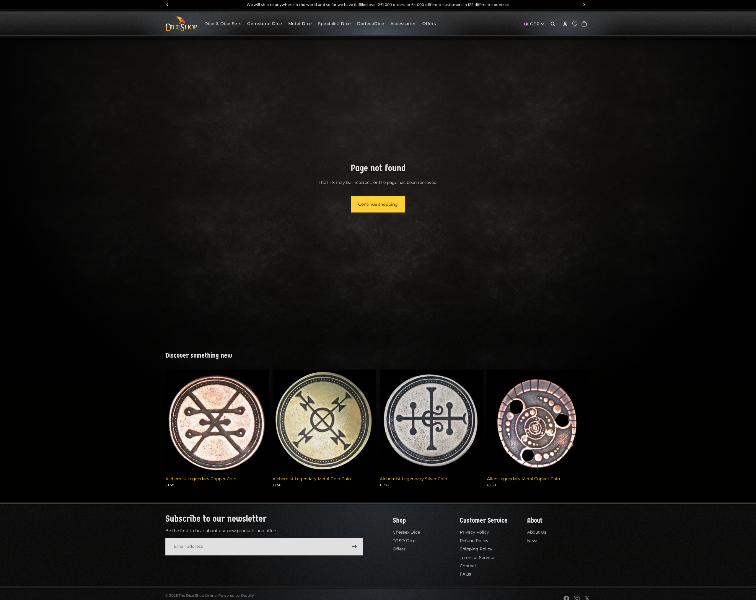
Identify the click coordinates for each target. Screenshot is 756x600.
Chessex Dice (406, 532)
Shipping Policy (476, 549)
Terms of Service (477, 557)
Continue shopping (378, 204)
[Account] (565, 23)
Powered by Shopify (236, 595)
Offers (399, 549)
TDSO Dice (404, 540)
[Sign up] (354, 546)
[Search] (552, 23)
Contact (468, 565)
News (532, 540)
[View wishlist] (575, 24)
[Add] (260, 464)
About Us (536, 532)
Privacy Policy (474, 532)
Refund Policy (474, 540)
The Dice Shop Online (197, 595)
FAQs (465, 574)
